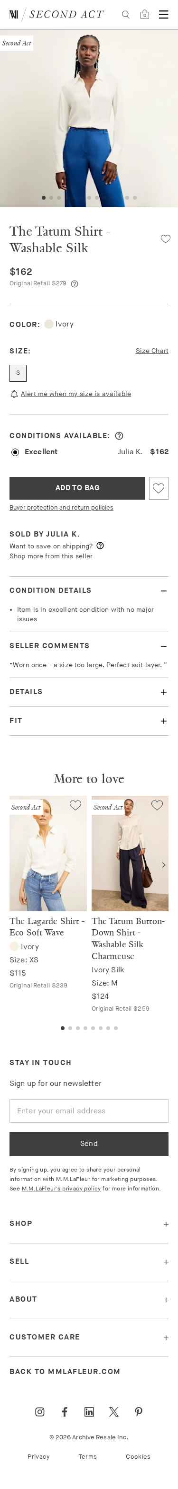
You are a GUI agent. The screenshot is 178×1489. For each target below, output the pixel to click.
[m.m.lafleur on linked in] (89, 1412)
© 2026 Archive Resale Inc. (88, 1437)
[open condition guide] (119, 436)
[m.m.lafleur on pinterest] (138, 1412)
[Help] (74, 284)
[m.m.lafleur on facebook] (64, 1412)
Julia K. (63, 534)
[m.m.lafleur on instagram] (40, 1412)
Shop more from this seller (51, 556)
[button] (44, 198)
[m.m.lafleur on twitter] (114, 1412)
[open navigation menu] (163, 14)
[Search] (125, 14)
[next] (163, 865)
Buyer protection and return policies (61, 507)
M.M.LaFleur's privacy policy (61, 1188)
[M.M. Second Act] (56, 14)
